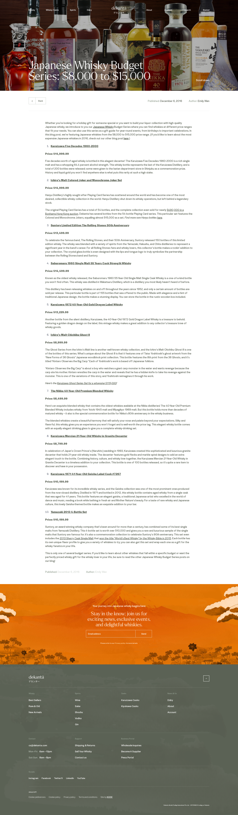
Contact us (81, 757)
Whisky (31, 9)
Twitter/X (58, 778)
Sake (77, 706)
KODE (110, 796)
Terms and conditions (88, 796)
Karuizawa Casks (130, 700)
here (126, 138)
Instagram (33, 778)
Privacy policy (120, 643)
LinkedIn (70, 778)
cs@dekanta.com (38, 745)
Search (187, 9)
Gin (77, 724)
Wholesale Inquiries (131, 745)
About (149, 9)
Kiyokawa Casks (129, 706)
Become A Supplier (131, 751)
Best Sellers (35, 700)
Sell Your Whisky (83, 751)
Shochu (79, 712)
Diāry (89, 9)
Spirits (73, 9)
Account (168, 9)
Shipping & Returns (85, 745)
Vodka (78, 718)
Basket (206, 9)
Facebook (46, 778)
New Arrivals (35, 712)
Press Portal (127, 757)
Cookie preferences (37, 796)
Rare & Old (34, 706)
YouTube (81, 778)
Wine (77, 700)
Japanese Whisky (103, 127)
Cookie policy (54, 796)
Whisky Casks (52, 9)
